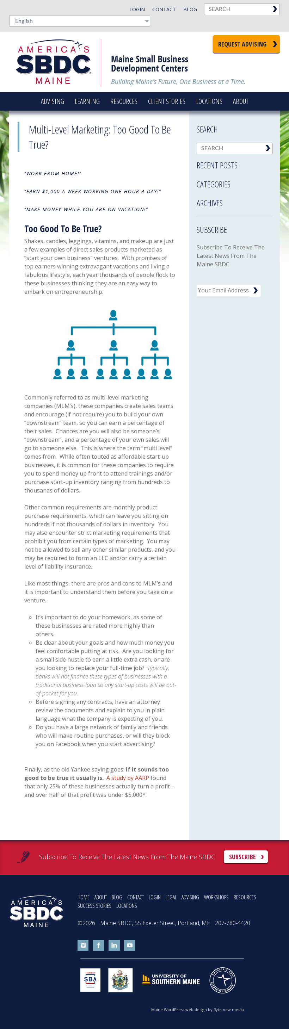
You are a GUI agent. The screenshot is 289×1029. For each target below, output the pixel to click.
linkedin (114, 945)
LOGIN (155, 897)
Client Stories (166, 101)
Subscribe (242, 857)
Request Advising (242, 44)
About (240, 101)
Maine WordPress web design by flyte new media (197, 1009)
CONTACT (135, 897)
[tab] (235, 163)
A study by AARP (127, 778)
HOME (84, 897)
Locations (209, 101)
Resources (123, 101)
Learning (87, 101)
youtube (129, 945)
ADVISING (190, 897)
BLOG (117, 897)
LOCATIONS (126, 906)
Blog (190, 9)
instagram (83, 945)
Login (137, 9)
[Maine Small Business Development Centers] (58, 62)
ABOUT (100, 897)
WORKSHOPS (216, 897)
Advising (52, 101)
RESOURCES (245, 897)
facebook (98, 945)
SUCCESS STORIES (94, 906)
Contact (164, 9)
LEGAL (171, 897)
